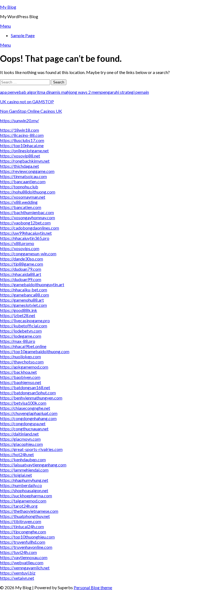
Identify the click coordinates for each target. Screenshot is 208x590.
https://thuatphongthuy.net (25, 516)
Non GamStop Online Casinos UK (31, 111)
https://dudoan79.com (20, 269)
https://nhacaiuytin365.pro (24, 238)
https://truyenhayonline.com (26, 547)
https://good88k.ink (18, 310)
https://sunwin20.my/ (19, 120)
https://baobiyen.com (20, 377)
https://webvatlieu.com (21, 562)
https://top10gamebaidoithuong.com (34, 351)
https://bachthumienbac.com (27, 212)
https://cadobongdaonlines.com (29, 227)
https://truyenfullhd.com (22, 541)
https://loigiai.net (16, 475)
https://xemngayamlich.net (25, 567)
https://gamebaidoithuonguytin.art (32, 284)
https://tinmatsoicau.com (23, 176)
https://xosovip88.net (20, 155)
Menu (5, 25)
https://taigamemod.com (23, 500)
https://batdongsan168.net (25, 387)
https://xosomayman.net (22, 196)
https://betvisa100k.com (23, 402)
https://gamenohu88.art (22, 299)
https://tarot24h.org (19, 505)
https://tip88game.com (21, 263)
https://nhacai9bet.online (23, 346)
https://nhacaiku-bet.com (23, 289)
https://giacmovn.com (20, 438)
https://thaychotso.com (22, 361)
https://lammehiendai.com (24, 469)
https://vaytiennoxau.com (23, 557)
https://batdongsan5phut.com (28, 392)
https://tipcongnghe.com (23, 531)
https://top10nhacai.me (22, 145)
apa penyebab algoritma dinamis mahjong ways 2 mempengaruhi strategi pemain (74, 92)
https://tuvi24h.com (18, 552)
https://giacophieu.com (21, 444)
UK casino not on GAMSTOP (27, 101)
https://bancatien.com (20, 207)
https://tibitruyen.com (20, 521)
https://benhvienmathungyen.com (31, 397)
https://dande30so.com (21, 258)
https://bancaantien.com (23, 181)
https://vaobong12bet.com (25, 222)
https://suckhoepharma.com (26, 495)
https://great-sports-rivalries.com (31, 449)
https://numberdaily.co (21, 485)
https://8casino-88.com (22, 135)
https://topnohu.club (19, 186)
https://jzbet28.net (17, 315)
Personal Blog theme (93, 587)
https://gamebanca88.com (24, 294)
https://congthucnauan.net (24, 428)
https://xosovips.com (19, 248)
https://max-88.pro (17, 341)
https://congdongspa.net (23, 423)
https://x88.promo (17, 243)
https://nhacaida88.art (20, 274)
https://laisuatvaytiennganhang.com (33, 464)
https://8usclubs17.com (22, 140)
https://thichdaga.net (19, 166)
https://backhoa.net (18, 372)
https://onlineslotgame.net (24, 150)
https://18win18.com (19, 130)
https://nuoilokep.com (20, 356)
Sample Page (23, 35)
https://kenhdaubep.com (23, 459)
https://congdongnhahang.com (28, 418)
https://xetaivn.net (17, 578)
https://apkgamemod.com (24, 366)
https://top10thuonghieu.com (27, 536)
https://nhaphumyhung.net (24, 480)
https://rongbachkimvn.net (25, 160)
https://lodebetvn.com (21, 330)
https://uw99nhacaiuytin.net (26, 233)
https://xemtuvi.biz (17, 572)
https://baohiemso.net (20, 382)
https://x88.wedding (19, 202)
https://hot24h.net (17, 454)
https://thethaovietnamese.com (29, 511)
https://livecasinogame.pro (25, 320)
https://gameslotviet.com (23, 305)
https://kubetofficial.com (23, 325)
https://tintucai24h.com (22, 526)
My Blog (8, 6)
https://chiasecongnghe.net (25, 408)
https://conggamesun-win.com (28, 253)
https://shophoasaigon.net (24, 490)
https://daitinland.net (19, 433)
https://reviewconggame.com (27, 171)
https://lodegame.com (20, 335)
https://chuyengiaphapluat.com (28, 413)
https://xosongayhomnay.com (27, 217)
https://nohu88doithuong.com (27, 191)
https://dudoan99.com (20, 279)
